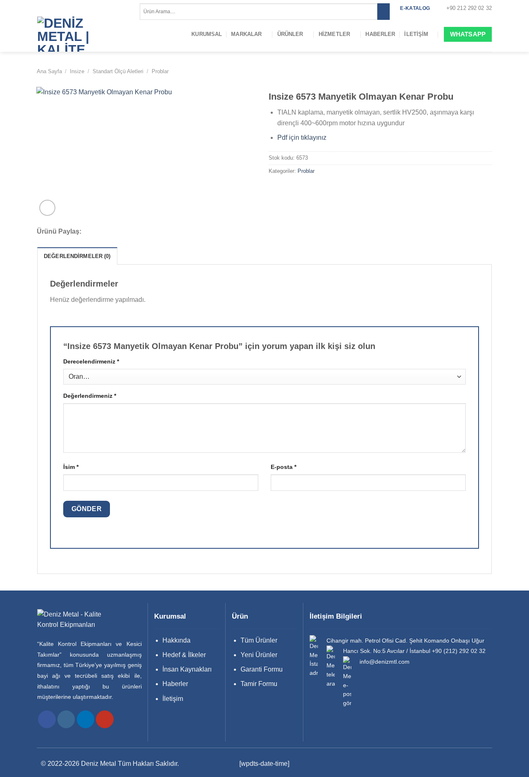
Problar (160, 71)
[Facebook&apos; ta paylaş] (98, 232)
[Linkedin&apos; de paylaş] (142, 232)
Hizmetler (334, 34)
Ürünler (290, 34)
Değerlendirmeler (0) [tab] (77, 256)
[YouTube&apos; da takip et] (105, 719)
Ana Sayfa (49, 71)
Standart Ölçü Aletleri (118, 71)
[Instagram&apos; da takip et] (66, 719)
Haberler (380, 34)
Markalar (246, 34)
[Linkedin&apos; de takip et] (86, 719)
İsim (71, 467)
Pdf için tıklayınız (301, 137)
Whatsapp (468, 34)
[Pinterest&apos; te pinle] (131, 232)
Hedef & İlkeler (184, 654)
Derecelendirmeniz (91, 361)
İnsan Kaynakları (187, 669)
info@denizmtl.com (385, 662)
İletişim (416, 34)
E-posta (283, 467)
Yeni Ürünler (259, 654)
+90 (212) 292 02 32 (459, 651)
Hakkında (176, 640)
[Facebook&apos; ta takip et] (47, 719)
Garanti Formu (262, 669)
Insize (77, 71)
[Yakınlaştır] (47, 208)
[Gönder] (383, 11)
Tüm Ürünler (259, 640)
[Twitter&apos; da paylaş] (109, 232)
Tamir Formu (259, 683)
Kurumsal (206, 34)
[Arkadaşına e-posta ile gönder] (120, 232)
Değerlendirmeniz (89, 395)
